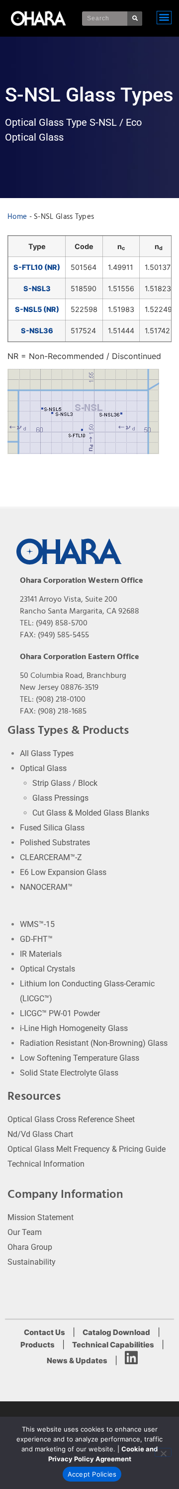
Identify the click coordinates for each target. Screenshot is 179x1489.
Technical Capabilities (113, 1344)
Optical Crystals (47, 969)
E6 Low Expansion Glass (63, 872)
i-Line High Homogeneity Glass (74, 1028)
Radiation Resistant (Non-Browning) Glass (94, 1043)
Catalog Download (116, 1332)
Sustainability (31, 1262)
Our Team (24, 1232)
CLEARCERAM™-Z (51, 857)
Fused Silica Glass (52, 827)
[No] (163, 1452)
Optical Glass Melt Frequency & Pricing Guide (86, 1149)
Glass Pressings (60, 798)
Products (37, 1344)
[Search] (134, 18)
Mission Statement (40, 1217)
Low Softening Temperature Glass (79, 1058)
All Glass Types (47, 753)
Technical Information (46, 1164)
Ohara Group (29, 1247)
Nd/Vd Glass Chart (40, 1134)
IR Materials (41, 954)
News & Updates (77, 1360)
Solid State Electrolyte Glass (69, 1073)
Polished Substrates (55, 842)
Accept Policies (92, 1474)
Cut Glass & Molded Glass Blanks (90, 813)
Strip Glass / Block (64, 783)
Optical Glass (43, 768)
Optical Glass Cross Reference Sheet (71, 1119)
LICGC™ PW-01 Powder (60, 1013)
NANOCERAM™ (46, 887)
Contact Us (44, 1332)
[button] (164, 17)
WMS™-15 (37, 924)
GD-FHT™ (36, 939)
